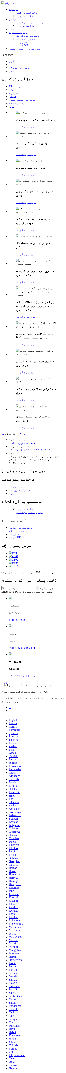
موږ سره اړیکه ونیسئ (24, 48)
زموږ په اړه (18, 32)
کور (11, 61)
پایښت (13, 28)
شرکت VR (22, 45)
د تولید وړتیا (27, 12)
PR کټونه (15, 86)
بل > (23, 433)
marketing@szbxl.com (22, 443)
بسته (12, 64)
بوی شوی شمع (18, 102)
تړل (5, 682)
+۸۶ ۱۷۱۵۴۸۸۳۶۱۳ (22, 449)
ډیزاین (14, 19)
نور (11, 70)
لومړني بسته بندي (22, 99)
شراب (12, 96)
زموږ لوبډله (25, 38)
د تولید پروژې (27, 15)
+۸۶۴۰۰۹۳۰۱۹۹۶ (47, 449)
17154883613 (17, 619)
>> (18, 433)
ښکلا (11, 89)
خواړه (13, 93)
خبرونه (21, 42)
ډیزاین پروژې (26, 25)
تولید (13, 9)
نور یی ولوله (26, 126)
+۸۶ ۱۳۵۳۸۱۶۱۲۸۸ (22, 675)
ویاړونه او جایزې (29, 22)
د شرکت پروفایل (28, 35)
